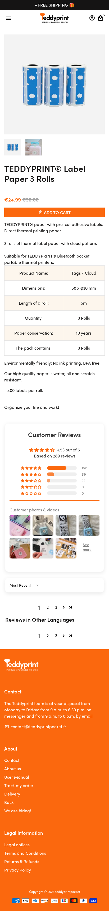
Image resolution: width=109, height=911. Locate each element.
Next (100, 84)
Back (9, 802)
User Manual (16, 777)
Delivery (12, 794)
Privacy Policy (17, 870)
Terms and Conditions (25, 853)
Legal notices (17, 844)
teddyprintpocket (67, 891)
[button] (31, 468)
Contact (11, 760)
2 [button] (48, 607)
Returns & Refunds (21, 861)
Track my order (18, 785)
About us (12, 768)
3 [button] (56, 607)
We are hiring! (17, 810)
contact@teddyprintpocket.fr (35, 726)
